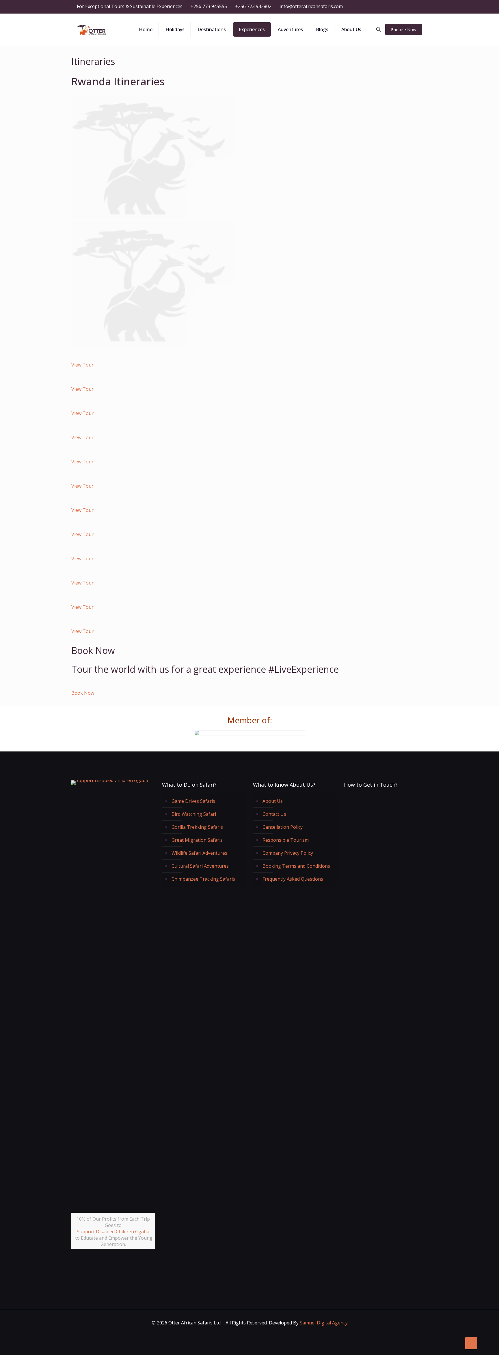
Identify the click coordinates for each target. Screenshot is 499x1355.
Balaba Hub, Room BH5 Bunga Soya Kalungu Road (384, 873)
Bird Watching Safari (194, 814)
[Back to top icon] (471, 1343)
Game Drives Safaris (193, 801)
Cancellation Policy (282, 827)
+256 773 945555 (209, 6)
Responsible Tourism (285, 840)
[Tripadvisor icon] (411, 7)
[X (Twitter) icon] (390, 7)
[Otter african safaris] (91, 29)
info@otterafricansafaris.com (311, 6)
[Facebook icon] (383, 7)
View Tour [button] (82, 365)
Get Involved (116, 1264)
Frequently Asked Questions (292, 879)
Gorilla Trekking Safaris (197, 827)
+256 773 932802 (253, 6)
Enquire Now (403, 29)
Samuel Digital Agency (324, 1323)
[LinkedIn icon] (397, 7)
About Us (272, 801)
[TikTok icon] (419, 7)
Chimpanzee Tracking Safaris (203, 879)
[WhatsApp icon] (375, 7)
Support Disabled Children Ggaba (113, 1231)
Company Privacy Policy (287, 853)
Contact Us (274, 814)
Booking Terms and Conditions (296, 866)
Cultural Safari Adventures (200, 866)
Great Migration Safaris (197, 840)
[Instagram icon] (404, 7)
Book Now (82, 693)
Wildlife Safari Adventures (199, 853)
